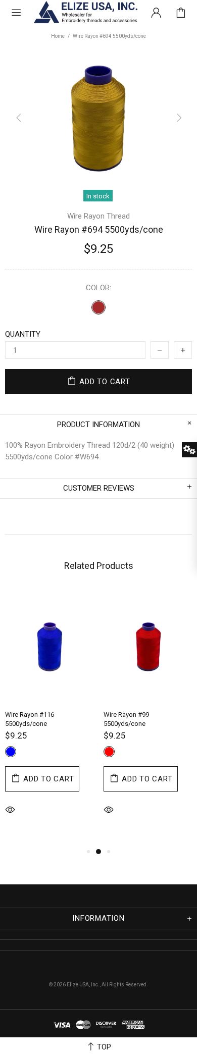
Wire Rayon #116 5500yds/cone (29, 719)
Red (109, 751)
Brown (98, 307)
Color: (98, 287)
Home (58, 36)
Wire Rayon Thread (98, 216)
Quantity (22, 334)
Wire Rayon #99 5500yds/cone (126, 719)
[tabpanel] (49, 718)
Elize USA (84, 12)
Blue (10, 751)
